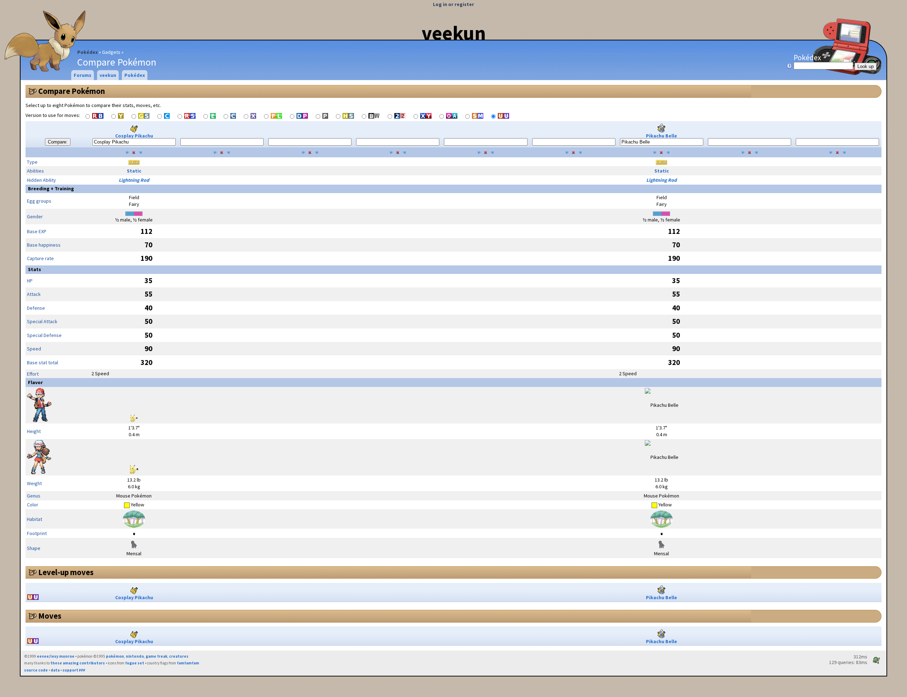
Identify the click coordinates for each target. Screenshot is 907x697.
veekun (454, 33)
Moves (49, 616)
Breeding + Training (51, 188)
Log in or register (453, 4)
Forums (82, 75)
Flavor (35, 382)
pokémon (115, 656)
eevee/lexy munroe (55, 656)
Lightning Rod (134, 180)
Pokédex (87, 52)
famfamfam (188, 663)
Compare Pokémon (71, 91)
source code (36, 670)
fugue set (134, 663)
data (55, 670)
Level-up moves (66, 572)
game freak (156, 656)
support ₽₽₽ (73, 670)
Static (134, 171)
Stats (34, 269)
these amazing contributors (77, 663)
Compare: (58, 142)
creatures (178, 656)
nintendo (135, 656)
